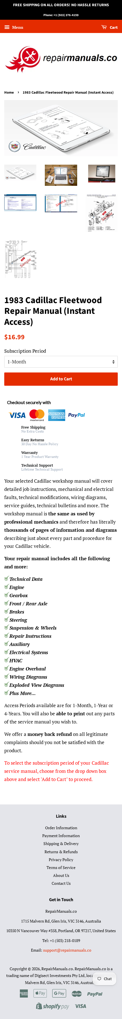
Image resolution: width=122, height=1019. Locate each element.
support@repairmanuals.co (67, 950)
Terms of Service (61, 867)
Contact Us (61, 883)
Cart (113, 27)
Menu (17, 27)
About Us (61, 875)
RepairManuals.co (57, 968)
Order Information (61, 827)
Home (9, 92)
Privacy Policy (61, 859)
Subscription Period (25, 351)
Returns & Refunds (61, 851)
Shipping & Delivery (61, 843)
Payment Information (61, 835)
